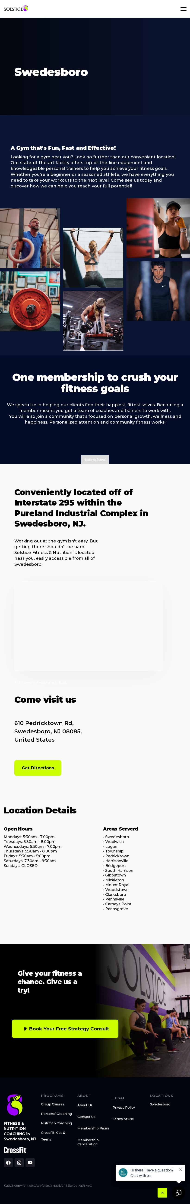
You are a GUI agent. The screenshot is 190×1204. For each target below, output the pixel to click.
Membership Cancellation (87, 1142)
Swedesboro (160, 1104)
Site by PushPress (79, 1185)
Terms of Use (123, 1119)
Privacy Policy (124, 1107)
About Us (84, 1105)
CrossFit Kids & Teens (53, 1136)
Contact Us (86, 1117)
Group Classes (52, 1104)
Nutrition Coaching (56, 1123)
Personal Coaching (56, 1114)
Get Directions (38, 768)
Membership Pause (93, 1128)
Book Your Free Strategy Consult (69, 1029)
